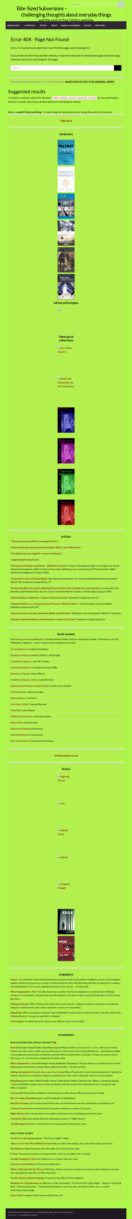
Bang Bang (16, 1012)
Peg (53, 1042)
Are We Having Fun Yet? (23, 1159)
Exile (13, 1047)
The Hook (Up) (18, 1118)
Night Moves (17, 1113)
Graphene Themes (29, 1215)
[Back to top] (125, 1212)
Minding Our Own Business (24, 1183)
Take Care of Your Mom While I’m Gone (31, 1143)
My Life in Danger (19, 1103)
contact (87, 25)
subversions (13, 25)
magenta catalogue (70, 25)
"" (34, 541)
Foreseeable (17, 1021)
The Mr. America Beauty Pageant (27, 1178)
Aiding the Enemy (19, 1003)
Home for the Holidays (22, 1164)
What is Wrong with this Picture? (28, 1169)
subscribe (100, 25)
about (54, 25)
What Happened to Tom (23, 991)
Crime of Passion (19, 1108)
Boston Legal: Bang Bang (23, 1098)
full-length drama (39, 1072)
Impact (14, 979)
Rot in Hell (16, 1195)
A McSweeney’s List (66, 755)
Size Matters (17, 1148)
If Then (14, 1153)
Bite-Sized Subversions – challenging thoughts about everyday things (64, 11)
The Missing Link (19, 1123)
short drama (58, 1072)
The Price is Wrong (20, 1138)
